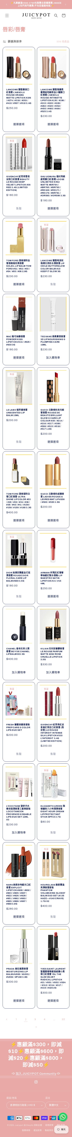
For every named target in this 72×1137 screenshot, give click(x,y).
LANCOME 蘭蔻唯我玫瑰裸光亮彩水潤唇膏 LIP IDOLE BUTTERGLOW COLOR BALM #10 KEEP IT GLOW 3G (53, 266)
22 (63, 1019)
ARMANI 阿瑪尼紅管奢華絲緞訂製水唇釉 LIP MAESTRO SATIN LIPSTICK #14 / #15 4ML (52, 578)
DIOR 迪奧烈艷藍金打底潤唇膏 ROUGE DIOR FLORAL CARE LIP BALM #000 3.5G (18, 576)
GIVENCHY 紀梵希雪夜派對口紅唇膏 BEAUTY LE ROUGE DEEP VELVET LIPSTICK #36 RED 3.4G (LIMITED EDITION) (18, 183)
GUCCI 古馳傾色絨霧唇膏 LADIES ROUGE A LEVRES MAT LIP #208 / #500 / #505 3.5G (52, 498)
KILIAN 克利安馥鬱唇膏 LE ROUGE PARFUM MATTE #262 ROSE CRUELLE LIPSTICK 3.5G (52, 654)
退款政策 (49, 1125)
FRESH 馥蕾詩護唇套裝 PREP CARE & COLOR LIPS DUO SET (18, 727)
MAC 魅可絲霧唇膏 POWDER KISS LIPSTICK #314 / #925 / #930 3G (18, 340)
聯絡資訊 (49, 1130)
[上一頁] (7, 1019)
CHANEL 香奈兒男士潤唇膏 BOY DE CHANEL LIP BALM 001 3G (18, 651)
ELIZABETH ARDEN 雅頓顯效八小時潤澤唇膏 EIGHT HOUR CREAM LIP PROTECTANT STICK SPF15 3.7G (53, 811)
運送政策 (38, 1130)
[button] (7, 15)
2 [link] (26, 1019)
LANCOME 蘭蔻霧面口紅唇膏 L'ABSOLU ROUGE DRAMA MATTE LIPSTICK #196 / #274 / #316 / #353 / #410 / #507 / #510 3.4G (18, 96)
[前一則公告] (6, 4)
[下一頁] (36, 1027)
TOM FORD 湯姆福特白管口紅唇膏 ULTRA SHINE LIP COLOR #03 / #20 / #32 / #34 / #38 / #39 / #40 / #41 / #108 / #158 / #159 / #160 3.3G (18, 501)
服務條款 (26, 1130)
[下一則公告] (65, 4)
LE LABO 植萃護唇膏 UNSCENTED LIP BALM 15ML (17, 413)
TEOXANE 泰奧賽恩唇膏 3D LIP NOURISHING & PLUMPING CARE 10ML (53, 340)
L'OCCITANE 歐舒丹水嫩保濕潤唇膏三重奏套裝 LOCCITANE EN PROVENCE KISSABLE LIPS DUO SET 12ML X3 (18, 813)
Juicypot (19, 1125)
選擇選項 (18, 124)
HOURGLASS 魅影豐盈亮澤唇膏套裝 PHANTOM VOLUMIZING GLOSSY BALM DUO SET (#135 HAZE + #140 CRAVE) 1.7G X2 (53, 893)
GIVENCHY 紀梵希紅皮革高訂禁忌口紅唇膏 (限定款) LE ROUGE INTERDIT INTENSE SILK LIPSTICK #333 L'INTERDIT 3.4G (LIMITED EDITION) (52, 732)
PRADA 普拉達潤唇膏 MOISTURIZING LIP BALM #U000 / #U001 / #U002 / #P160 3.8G (18, 973)
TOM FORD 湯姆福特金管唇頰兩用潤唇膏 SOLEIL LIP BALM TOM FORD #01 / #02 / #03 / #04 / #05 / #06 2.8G (18, 266)
